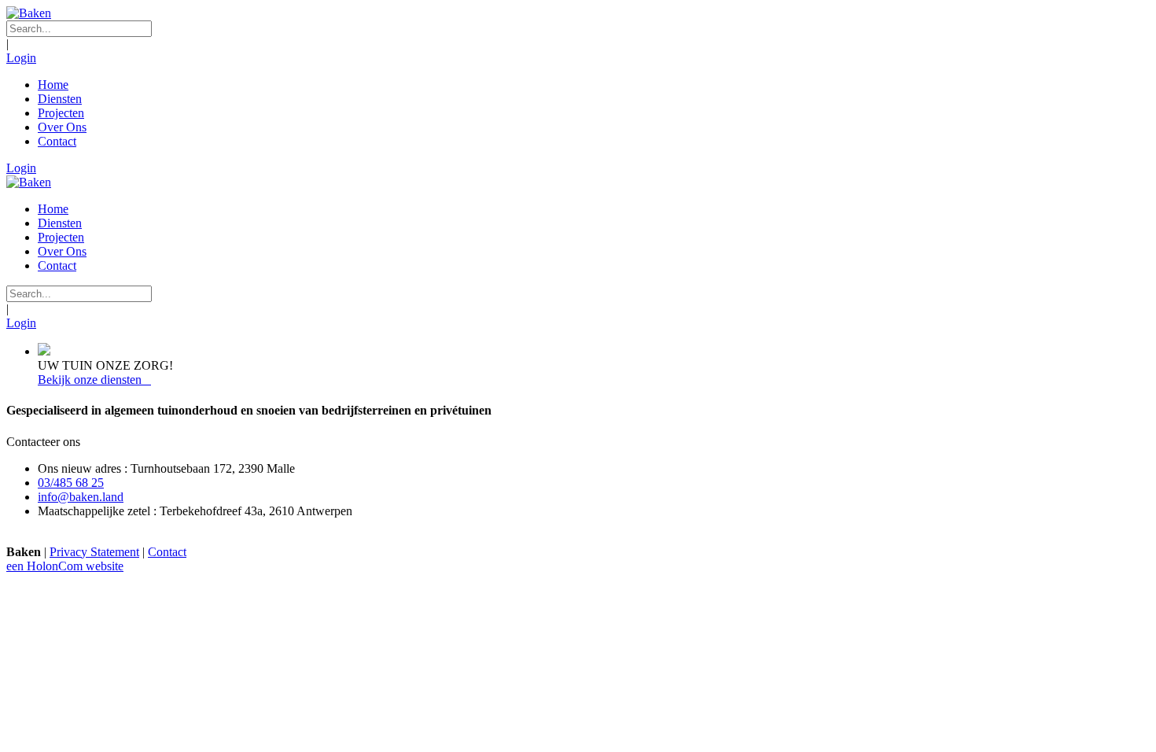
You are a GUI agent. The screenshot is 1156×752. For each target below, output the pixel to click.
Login (21, 58)
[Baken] (28, 13)
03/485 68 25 (71, 482)
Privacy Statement (94, 551)
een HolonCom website (64, 566)
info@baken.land (80, 496)
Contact (167, 551)
